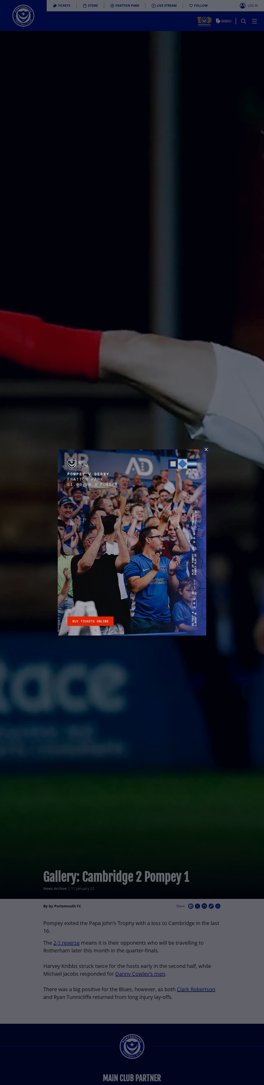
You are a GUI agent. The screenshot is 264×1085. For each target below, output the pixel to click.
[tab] (206, 449)
